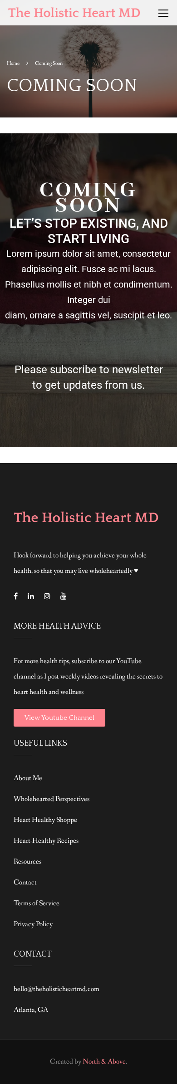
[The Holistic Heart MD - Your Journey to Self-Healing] (75, 15)
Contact (25, 882)
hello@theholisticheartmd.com (56, 989)
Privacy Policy (33, 924)
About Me (28, 778)
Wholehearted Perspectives (51, 799)
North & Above (104, 1061)
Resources (27, 861)
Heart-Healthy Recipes (46, 840)
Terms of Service (36, 903)
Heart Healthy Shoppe (45, 820)
